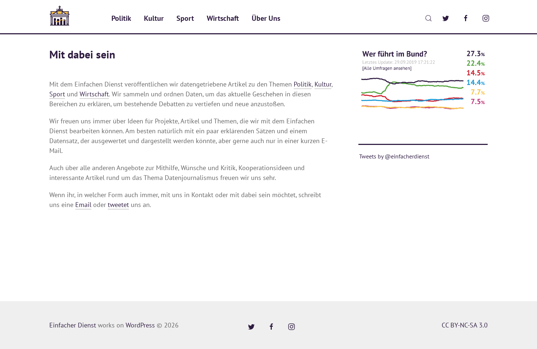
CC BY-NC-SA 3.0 (465, 325)
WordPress (140, 325)
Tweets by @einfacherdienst (394, 156)
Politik (121, 18)
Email (83, 204)
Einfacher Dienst (72, 325)
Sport (185, 18)
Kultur (154, 18)
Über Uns (266, 18)
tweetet (118, 204)
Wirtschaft (223, 18)
